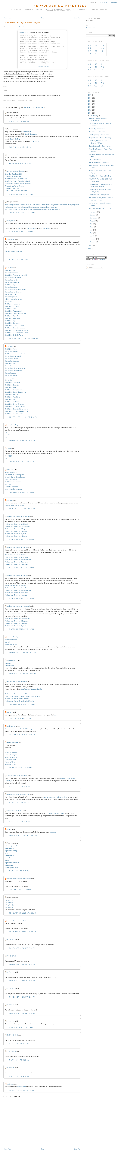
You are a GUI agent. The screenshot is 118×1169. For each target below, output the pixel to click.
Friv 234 (7, 435)
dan (34, 205)
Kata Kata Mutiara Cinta (13, 176)
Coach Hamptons (31, 134)
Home (42, 18)
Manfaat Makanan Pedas (15, 171)
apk (55, 715)
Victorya (9, 712)
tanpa (49, 209)
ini (46, 205)
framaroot (8, 663)
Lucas (9, 448)
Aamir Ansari (23, 27)
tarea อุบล (53, 832)
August (92, 221)
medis (7, 207)
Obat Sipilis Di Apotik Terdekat (15, 328)
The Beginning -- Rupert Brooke (99, 135)
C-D (96, 45)
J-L (89, 67)
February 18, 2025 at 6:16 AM (22, 913)
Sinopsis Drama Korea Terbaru (15, 477)
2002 (89, 110)
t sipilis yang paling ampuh (13, 299)
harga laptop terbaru (11, 479)
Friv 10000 (8, 456)
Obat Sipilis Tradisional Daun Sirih (16, 275)
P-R (102, 67)
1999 (89, 249)
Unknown (10, 267)
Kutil (17, 205)
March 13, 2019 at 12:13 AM (21, 568)
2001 (89, 113)
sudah (34, 207)
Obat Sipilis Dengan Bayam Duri (15, 313)
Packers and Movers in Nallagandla (16, 529)
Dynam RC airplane (11, 757)
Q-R (96, 51)
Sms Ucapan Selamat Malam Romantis (18, 183)
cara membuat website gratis (14, 475)
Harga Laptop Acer (11, 472)
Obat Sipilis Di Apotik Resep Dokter (16, 333)
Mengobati (12, 205)
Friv (6, 437)
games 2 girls (31, 228)
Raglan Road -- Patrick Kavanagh (100, 138)
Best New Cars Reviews (13, 482)
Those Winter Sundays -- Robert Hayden (22, 22)
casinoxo (10, 1084)
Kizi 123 (7, 432)
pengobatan (75, 205)
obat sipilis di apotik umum (13, 292)
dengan (11, 207)
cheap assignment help (14, 810)
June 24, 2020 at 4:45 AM (20, 718)
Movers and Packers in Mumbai (15, 555)
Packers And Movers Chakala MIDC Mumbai (19, 701)
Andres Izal (11, 239)
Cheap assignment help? (56, 813)
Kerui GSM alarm (10, 759)
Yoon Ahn (10, 469)
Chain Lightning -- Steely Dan (99, 162)
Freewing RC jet (10, 762)
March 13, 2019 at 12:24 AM (21, 629)
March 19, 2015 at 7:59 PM (21, 231)
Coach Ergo (35, 141)
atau (24, 207)
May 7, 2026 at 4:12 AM (19, 1043)
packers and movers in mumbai (17, 547)
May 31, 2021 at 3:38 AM (19, 821)
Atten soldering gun (11, 755)
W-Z (96, 54)
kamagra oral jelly (13, 155)
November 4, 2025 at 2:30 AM (22, 1013)
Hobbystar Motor (10, 764)
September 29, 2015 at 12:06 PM (23, 338)
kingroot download (11, 640)
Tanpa (43, 205)
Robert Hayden (44, 66)
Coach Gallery (15, 139)
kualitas (35, 209)
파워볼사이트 (9, 902)
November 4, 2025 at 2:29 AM (22, 964)
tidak (48, 205)
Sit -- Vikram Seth (95, 159)
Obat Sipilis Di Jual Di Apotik (14, 325)
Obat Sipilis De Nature (12, 323)
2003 (89, 107)
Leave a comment (33, 107)
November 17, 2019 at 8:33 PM (22, 653)
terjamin (44, 209)
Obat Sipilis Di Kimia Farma (14, 335)
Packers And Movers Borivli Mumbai (17, 699)
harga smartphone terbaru (13, 489)
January (92, 242)
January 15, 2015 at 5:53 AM (22, 213)
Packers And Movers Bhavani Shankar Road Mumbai (22, 696)
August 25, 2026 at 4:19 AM (21, 1090)
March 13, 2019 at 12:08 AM (21, 539)
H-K (89, 48)
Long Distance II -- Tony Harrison (100, 146)
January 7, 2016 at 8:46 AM (21, 492)
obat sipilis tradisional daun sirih (15, 289)
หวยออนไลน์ (21, 1087)
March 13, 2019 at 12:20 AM (21, 598)
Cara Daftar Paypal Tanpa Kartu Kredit (17, 181)
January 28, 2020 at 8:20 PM (22, 704)
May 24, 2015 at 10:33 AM (20, 260)
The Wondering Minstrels (59, 5)
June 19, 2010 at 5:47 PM (20, 147)
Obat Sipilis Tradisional (12, 304)
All (102, 54)
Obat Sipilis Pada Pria (12, 316)
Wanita (38, 205)
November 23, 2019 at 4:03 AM (22, 674)
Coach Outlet (26, 132)
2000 (89, 246)
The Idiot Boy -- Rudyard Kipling (100, 176)
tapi (27, 207)
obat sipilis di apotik (11, 280)
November (93, 212)
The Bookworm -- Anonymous (99, 195)
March (92, 236)
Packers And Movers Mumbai (17, 681)
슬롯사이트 (10, 972)
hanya (53, 205)
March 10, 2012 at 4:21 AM (21, 194)
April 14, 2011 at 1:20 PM (20, 163)
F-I (102, 64)
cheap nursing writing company (17, 775)
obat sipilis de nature (11, 273)
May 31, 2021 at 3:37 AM (19, 803)
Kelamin (22, 205)
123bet (9, 829)
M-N (102, 48)
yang (39, 209)
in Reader (113, 2)
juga (30, 207)
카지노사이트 (9, 905)
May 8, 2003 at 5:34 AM (19, 121)
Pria (31, 205)
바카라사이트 (9, 900)
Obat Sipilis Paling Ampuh (13, 311)
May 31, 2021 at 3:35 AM (19, 786)
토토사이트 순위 (12, 1035)
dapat (57, 205)
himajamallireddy (12, 637)
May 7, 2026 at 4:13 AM (19, 1076)
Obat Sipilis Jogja (10, 270)
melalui (68, 205)
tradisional (53, 207)
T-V (89, 54)
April (91, 233)
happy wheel (19, 505)
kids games (11, 220)
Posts (90, 267)
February (93, 239)
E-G (102, 45)
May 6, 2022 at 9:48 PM (19, 871)
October (92, 215)
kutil (6, 209)
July (91, 224)
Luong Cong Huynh (13, 425)
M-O (95, 67)
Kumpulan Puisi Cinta (12, 188)
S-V (89, 70)
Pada (27, 205)
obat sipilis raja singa (12, 282)
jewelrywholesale (12, 742)
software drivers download (13, 252)
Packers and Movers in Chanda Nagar (17, 526)
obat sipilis (8, 301)
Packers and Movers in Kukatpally (16, 531)
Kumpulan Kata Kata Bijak (13, 174)
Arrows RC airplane (11, 752)
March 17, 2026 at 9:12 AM (21, 1027)
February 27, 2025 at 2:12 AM (22, 932)
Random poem (90, 28)
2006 (89, 98)
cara (15, 207)
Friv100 (7, 505)
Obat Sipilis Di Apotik (12, 306)
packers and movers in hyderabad (18, 516)
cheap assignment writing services (18, 794)
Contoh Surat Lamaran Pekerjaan (16, 191)
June (91, 227)
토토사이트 (10, 1005)
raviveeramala (11, 660)
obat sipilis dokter (10, 294)
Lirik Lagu (8, 484)
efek (53, 209)
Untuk (7, 205)
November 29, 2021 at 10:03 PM (23, 835)
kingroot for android (11, 644)
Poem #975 (24, 32)
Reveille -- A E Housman (97, 132)
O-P (89, 51)
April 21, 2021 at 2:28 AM (20, 768)
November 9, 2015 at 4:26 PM (22, 441)
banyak (39, 207)
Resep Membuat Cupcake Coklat (16, 179)
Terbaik (10, 209)
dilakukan (62, 205)
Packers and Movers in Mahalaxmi (16, 562)
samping (58, 209)
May (91, 230)
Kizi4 (12, 505)
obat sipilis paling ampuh (13, 277)
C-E (96, 64)
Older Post (77, 18)
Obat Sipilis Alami (10, 309)
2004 (89, 104)
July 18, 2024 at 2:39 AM (20, 889)
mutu (27, 209)
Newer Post (7, 18)
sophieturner (11, 726)
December (93, 116)
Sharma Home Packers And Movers (19, 879)
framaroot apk (9, 665)
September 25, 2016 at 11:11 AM (23, 509)
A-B (89, 45)
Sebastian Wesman (11, 487)
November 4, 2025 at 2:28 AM (22, 948)
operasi (20, 207)
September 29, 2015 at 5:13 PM (23, 417)
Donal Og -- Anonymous (97, 129)
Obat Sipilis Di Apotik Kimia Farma (16, 330)
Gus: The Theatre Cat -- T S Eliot (100, 208)
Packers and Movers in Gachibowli (16, 524)
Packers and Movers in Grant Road (16, 557)
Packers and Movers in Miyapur (15, 534)
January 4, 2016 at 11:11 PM (21, 462)
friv (19, 228)
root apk (7, 642)
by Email (103, 2)
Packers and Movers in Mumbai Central (18, 559)
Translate (102, 260)
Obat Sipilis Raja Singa (12, 318)
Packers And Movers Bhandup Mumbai (18, 694)
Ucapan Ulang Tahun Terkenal (15, 186)
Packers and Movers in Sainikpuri (16, 536)
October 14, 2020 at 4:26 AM (22, 735)
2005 (89, 101)
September (93, 218)
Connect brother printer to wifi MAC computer (20, 729)
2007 (89, 95)
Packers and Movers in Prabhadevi (16, 564)
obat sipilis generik (11, 297)
